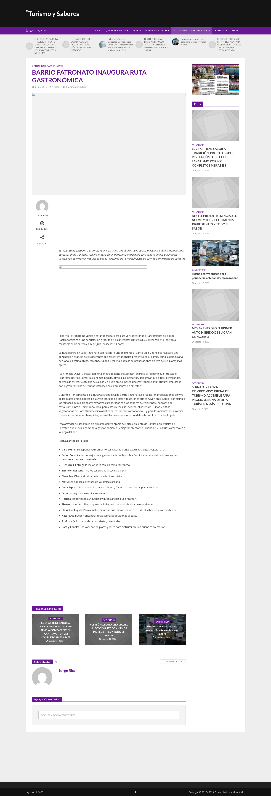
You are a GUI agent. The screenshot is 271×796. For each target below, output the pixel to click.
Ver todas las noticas (172, 661)
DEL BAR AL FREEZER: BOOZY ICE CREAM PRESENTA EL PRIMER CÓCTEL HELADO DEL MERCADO (81, 45)
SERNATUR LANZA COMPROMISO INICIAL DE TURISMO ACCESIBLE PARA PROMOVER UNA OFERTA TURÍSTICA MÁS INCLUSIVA (211, 395)
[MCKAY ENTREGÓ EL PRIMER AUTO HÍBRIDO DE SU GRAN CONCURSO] (215, 304)
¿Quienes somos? (116, 30)
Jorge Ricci (42, 215)
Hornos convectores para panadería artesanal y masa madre (193, 42)
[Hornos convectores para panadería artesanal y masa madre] (175, 41)
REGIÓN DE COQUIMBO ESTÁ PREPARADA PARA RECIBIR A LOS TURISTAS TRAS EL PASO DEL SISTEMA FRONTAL (229, 45)
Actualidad (180, 30)
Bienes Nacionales (156, 30)
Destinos (219, 30)
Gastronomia (199, 30)
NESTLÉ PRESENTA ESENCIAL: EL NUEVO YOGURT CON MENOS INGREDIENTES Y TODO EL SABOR (157, 45)
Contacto (237, 30)
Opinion (136, 30)
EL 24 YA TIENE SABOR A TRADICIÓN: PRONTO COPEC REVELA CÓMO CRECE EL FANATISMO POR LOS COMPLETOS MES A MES (46, 46)
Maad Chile (238, 792)
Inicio (98, 30)
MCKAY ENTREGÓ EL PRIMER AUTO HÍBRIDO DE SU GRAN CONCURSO (212, 332)
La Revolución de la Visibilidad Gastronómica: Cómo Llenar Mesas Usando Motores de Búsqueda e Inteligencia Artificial (120, 45)
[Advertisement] (188, 13)
